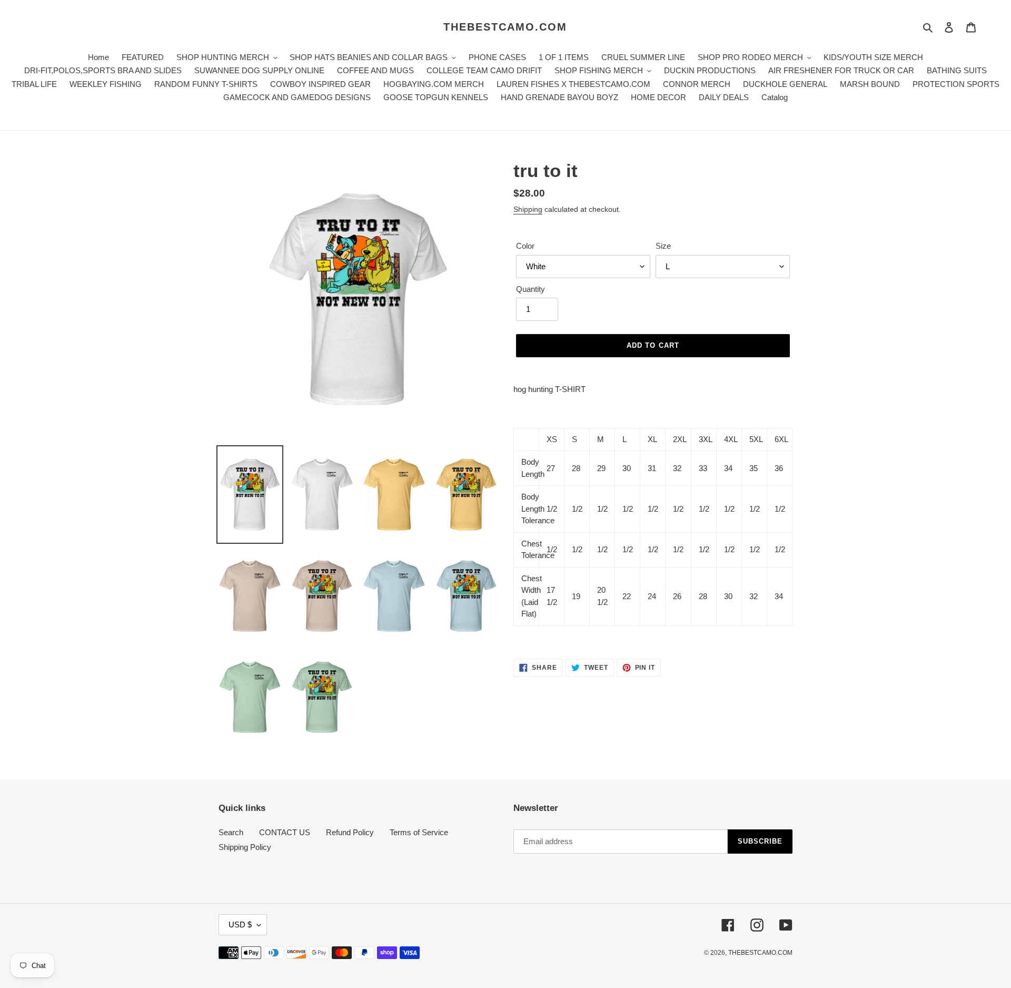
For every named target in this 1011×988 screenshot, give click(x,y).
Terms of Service (419, 832)
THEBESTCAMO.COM (505, 27)
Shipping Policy (245, 847)
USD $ (240, 924)
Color (525, 245)
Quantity (530, 289)
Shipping (527, 209)
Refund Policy (350, 832)
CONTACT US (284, 832)
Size (663, 245)
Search (231, 832)
